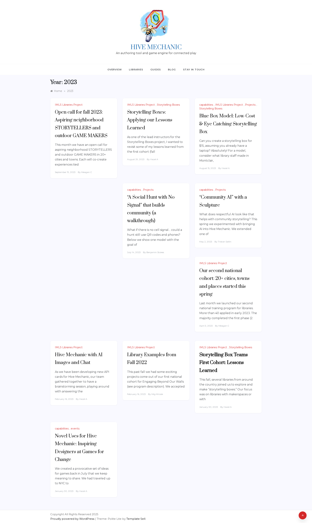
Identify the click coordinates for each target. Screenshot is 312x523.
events (75, 428)
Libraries (136, 69)
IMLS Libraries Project (69, 104)
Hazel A (154, 159)
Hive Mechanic (156, 47)
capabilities (206, 104)
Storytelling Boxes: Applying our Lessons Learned (149, 120)
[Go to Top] (303, 515)
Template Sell (135, 518)
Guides (155, 69)
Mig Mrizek (157, 394)
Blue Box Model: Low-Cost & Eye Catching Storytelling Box (228, 124)
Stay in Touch (194, 69)
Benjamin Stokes (155, 252)
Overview (114, 69)
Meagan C (86, 172)
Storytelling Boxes (168, 104)
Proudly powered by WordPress (72, 518)
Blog (172, 69)
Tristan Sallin (224, 241)
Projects (250, 104)
